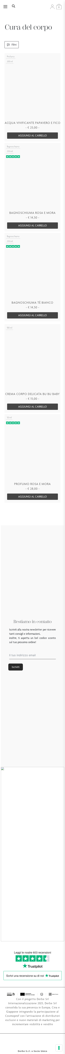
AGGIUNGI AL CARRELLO (32, 135)
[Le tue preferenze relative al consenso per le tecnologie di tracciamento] (59, 1048)
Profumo (11, 56)
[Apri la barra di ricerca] (13, 5)
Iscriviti (15, 667)
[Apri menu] (7, 6)
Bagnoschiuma (13, 146)
